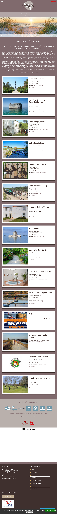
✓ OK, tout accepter (50, 510)
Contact (34, 488)
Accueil (34, 469)
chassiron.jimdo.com (38, 85)
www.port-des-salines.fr (39, 150)
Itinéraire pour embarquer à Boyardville (39, 111)
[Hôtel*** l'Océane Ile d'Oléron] (28, 6)
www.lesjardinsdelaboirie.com (41, 257)
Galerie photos (36, 480)
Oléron (34, 486)
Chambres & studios (37, 475)
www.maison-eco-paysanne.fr (41, 129)
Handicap (34, 477)
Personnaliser (29, 512)
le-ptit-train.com (38, 193)
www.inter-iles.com (38, 109)
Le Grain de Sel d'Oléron (40, 301)
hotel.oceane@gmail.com (10, 478)
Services (34, 472)
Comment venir (36, 483)
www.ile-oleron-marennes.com (41, 279)
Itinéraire (32, 87)
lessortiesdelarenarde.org (40, 364)
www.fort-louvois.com (39, 236)
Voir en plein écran (28, 462)
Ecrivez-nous (9, 496)
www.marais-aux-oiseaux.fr (40, 172)
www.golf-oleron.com (39, 386)
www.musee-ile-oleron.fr (39, 215)
